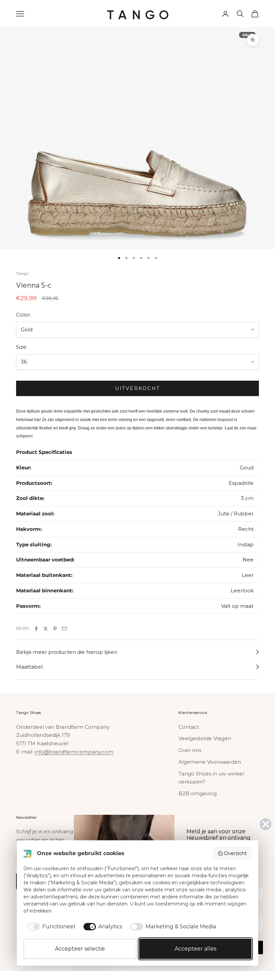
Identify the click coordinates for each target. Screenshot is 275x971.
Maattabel (29, 667)
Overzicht (235, 853)
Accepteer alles (195, 948)
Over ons (189, 750)
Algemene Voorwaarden (209, 762)
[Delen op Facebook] (36, 628)
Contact (188, 727)
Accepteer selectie (80, 948)
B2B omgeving (197, 793)
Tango (22, 273)
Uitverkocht (137, 388)
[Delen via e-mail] (64, 628)
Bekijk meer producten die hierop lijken (66, 652)
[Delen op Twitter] (45, 628)
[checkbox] (50, 927)
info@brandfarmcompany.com (74, 752)
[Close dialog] (265, 824)
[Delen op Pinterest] (55, 628)
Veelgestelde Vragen (204, 738)
